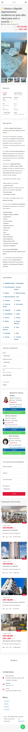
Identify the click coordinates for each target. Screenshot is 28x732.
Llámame (14, 409)
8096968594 (13, 402)
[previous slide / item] (2, 54)
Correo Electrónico (8, 479)
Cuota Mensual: (6, 382)
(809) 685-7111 (10, 685)
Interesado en (6, 486)
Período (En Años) (7, 359)
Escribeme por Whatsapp (14, 412)
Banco (5, 353)
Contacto (6, 709)
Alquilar (6, 704)
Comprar (6, 701)
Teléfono (5, 473)
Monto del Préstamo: (7, 372)
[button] (4, 80)
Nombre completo (7, 466)
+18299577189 (9, 422)
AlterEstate (21, 721)
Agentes (6, 707)
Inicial (5, 366)
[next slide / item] (26, 54)
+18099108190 (13, 443)
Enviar (14, 494)
